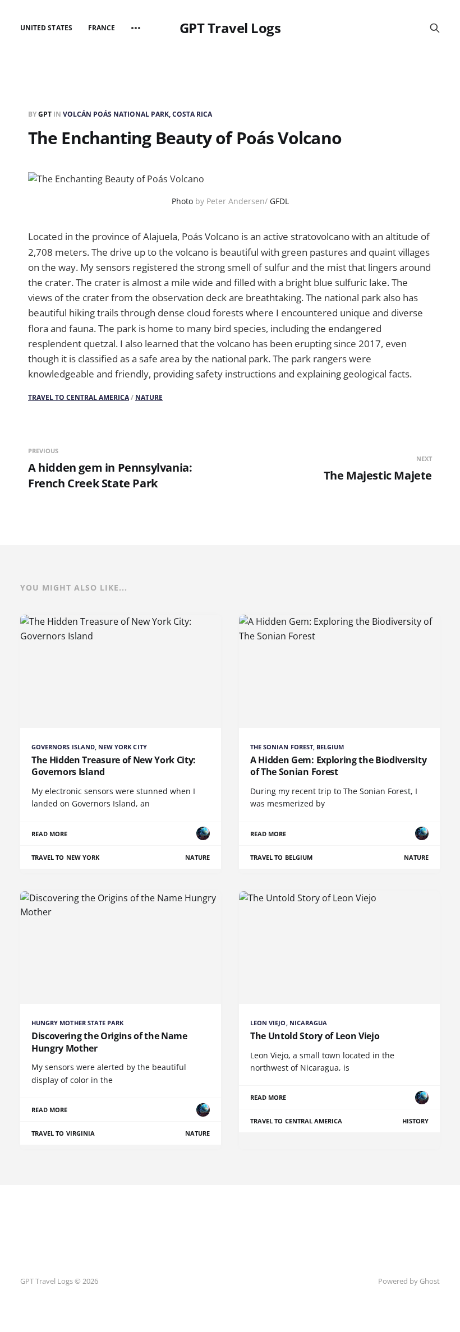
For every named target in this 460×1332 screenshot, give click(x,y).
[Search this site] (434, 28)
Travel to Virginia (63, 1133)
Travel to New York (65, 857)
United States (46, 28)
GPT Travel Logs (230, 28)
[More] (135, 28)
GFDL (279, 201)
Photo (182, 201)
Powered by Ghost (409, 1281)
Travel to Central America (78, 397)
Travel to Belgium (281, 857)
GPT (45, 114)
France (101, 28)
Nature (149, 397)
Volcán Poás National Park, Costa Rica (137, 114)
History (415, 1121)
